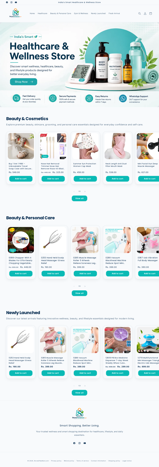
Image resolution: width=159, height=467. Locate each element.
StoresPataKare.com (41, 461)
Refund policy (69, 461)
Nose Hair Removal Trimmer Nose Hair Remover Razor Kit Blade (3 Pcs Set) (53, 166)
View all (79, 198)
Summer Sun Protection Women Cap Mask (84, 164)
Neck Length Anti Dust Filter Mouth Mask (116, 164)
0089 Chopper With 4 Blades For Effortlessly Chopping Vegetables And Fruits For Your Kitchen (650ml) (20, 260)
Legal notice (126, 461)
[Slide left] (74, 191)
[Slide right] (85, 191)
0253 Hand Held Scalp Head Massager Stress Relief (52, 260)
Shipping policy (114, 461)
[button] (139, 13)
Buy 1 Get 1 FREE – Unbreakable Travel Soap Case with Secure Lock (20, 166)
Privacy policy (56, 461)
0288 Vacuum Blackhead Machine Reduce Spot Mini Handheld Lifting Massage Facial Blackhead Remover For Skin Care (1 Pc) (116, 260)
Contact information (98, 461)
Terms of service (83, 461)
